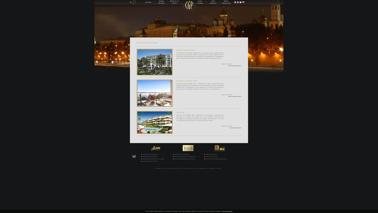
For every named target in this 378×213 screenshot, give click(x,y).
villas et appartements (201, 168)
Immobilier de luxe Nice (150, 156)
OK (223, 211)
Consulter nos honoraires (151, 154)
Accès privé (134, 2)
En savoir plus (228, 211)
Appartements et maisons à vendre (153, 159)
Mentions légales (188, 168)
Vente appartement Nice (150, 161)
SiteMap (218, 168)
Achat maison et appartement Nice (216, 159)
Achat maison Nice (211, 156)
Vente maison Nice (211, 154)
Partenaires (212, 168)
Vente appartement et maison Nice (185, 156)
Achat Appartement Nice (181, 154)
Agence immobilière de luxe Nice (184, 159)
